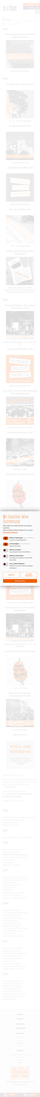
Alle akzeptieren (20, 581)
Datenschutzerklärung (10, 532)
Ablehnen (11, 575)
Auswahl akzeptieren (29, 575)
